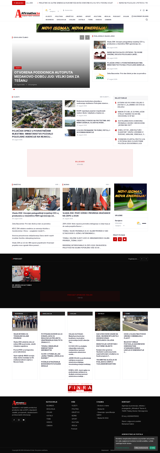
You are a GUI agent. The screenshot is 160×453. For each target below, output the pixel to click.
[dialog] (136, 443)
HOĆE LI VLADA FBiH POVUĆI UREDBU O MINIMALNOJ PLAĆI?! (135, 336)
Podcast (117, 16)
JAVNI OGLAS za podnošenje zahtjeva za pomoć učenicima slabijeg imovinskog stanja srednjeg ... (80, 362)
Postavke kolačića (122, 448)
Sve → (57, 184)
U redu (152, 448)
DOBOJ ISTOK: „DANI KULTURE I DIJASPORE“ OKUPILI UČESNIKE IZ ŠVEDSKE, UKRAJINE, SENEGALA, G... (131, 132)
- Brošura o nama (103, 406)
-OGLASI (72, 19)
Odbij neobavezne (141, 448)
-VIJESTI (48, 16)
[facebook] (140, 10)
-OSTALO (81, 19)
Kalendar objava (141, 16)
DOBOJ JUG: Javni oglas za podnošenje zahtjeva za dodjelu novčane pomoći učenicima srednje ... (79, 373)
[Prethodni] (82, 37)
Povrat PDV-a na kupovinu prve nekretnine (23, 351)
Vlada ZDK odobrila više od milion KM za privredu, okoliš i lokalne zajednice (24, 344)
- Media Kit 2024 (102, 418)
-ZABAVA (107, 19)
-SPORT (88, 16)
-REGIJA (107, 16)
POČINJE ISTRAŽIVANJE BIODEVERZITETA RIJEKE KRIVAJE (51, 364)
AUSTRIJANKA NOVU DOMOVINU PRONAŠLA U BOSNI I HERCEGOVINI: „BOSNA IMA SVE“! (131, 123)
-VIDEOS (98, 19)
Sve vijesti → (105, 97)
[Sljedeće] (146, 259)
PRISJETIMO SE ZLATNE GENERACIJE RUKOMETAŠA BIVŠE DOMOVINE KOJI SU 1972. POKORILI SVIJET (61, 3)
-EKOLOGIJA (61, 19)
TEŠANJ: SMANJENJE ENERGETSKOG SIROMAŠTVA (49, 348)
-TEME (90, 19)
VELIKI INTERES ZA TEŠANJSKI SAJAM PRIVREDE (21, 336)
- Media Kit (100, 409)
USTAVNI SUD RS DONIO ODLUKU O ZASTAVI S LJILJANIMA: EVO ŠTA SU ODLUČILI (131, 105)
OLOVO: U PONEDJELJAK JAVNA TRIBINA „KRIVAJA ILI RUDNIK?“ (52, 356)
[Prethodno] (142, 259)
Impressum (105, 450)
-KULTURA (97, 16)
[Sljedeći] (87, 37)
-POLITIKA (59, 16)
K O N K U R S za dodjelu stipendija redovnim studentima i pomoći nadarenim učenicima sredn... (78, 350)
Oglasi (126, 16)
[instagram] (144, 10)
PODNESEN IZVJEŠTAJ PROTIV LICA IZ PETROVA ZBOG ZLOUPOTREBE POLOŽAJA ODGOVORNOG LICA (131, 141)
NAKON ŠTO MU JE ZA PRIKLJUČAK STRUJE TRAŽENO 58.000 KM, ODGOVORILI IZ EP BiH (131, 114)
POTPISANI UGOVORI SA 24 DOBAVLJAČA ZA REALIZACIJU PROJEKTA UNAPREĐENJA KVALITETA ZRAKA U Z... (51, 338)
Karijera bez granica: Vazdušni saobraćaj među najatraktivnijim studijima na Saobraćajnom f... (107, 353)
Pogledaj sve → (133, 259)
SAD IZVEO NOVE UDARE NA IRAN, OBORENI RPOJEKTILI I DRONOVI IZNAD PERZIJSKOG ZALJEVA (107, 337)
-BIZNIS (79, 16)
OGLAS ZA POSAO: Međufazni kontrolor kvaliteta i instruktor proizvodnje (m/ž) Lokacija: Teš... (79, 338)
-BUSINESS (49, 19)
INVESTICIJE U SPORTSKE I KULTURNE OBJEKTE (106, 345)
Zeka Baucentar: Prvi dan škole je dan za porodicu (31, 224)
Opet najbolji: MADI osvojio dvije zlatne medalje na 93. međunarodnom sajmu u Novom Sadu (23, 359)
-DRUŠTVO (69, 16)
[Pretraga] (146, 19)
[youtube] (147, 10)
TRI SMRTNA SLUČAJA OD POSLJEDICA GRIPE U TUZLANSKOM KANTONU (106, 362)
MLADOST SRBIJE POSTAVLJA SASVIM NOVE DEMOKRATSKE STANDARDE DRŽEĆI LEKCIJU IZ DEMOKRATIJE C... (134, 347)
